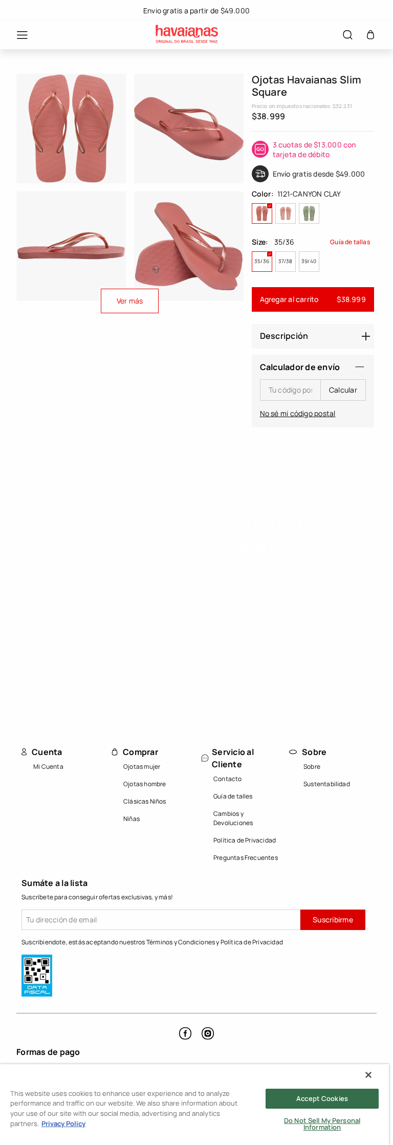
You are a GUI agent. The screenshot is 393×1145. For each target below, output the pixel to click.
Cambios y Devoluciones (233, 818)
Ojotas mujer (141, 766)
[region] (194, 1104)
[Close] (368, 1075)
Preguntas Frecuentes (245, 857)
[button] (17, 35)
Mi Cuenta (48, 766)
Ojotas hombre (144, 784)
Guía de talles (233, 796)
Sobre (311, 766)
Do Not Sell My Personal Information (322, 1124)
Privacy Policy (63, 1123)
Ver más (130, 301)
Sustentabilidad (326, 784)
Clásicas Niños (144, 801)
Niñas (131, 818)
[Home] (186, 35)
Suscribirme (333, 919)
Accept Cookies (322, 1098)
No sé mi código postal (298, 413)
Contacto (227, 778)
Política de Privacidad (244, 840)
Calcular (343, 390)
